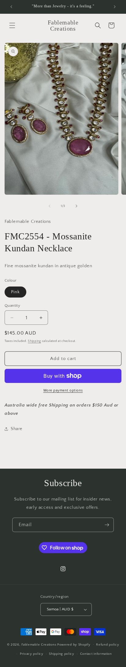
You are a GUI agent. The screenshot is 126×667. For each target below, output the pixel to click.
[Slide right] (76, 206)
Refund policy (107, 644)
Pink (15, 292)
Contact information (96, 654)
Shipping (34, 341)
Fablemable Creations (38, 644)
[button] (12, 25)
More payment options (63, 390)
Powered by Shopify (74, 644)
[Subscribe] (106, 525)
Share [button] (16, 428)
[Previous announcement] (11, 6)
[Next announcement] (114, 6)
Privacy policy (31, 654)
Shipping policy (61, 654)
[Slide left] (49, 206)
